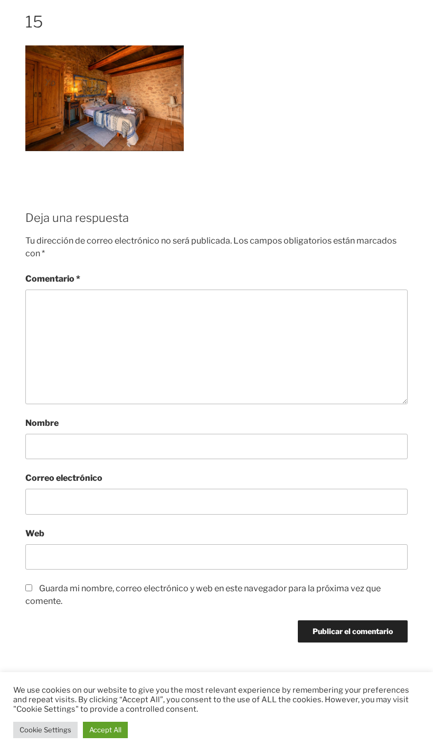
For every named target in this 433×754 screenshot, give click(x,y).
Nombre (42, 423)
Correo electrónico (63, 478)
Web (34, 533)
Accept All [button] (105, 729)
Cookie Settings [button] (45, 729)
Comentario (52, 279)
